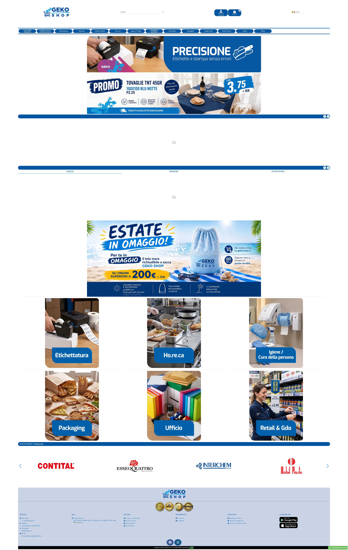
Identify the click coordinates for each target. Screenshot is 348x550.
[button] (324, 70)
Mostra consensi (131, 521)
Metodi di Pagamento (236, 521)
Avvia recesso (130, 526)
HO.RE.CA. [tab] (70, 171)
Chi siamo (181, 518)
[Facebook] (170, 542)
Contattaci (181, 521)
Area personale (130, 523)
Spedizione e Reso (235, 518)
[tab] (315, 70)
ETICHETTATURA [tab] (278, 171)
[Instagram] (177, 542)
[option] (27, 31)
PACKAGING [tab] (173, 171)
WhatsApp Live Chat (339, 547)
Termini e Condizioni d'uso (237, 523)
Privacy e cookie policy (133, 518)
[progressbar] (174, 142)
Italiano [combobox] (297, 12)
